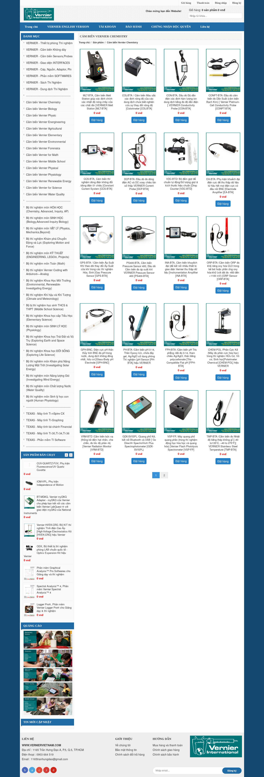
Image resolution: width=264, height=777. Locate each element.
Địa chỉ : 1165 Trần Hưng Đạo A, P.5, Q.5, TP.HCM (53, 750)
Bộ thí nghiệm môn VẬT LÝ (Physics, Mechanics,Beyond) (48, 230)
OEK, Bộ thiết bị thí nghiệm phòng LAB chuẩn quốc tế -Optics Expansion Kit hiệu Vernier (46, 551)
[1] (48, 674)
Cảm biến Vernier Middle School (45, 161)
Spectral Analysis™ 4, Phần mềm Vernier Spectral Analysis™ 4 (52, 589)
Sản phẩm (98, 42)
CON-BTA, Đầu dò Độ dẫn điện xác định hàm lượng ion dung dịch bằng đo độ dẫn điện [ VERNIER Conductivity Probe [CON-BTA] (181, 101)
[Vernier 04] (48, 639)
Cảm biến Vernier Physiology (43, 174)
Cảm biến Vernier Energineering (45, 122)
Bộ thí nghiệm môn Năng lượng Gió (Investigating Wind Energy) (47, 377)
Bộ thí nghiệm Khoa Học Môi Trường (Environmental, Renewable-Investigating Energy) (48, 284)
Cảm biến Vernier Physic (41, 115)
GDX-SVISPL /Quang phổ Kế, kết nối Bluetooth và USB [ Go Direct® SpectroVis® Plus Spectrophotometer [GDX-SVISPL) (139, 443)
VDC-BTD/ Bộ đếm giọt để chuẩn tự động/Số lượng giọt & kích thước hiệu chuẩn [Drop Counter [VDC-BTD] (181, 183)
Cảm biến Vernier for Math (42, 155)
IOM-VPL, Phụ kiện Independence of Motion (50, 483)
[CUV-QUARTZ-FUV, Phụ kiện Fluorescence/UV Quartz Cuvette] (29, 465)
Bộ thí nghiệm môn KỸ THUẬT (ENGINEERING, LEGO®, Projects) (47, 255)
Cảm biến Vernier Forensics (43, 148)
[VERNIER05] (48, 658)
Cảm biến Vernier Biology (41, 109)
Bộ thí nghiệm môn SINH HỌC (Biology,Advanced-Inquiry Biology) (47, 220)
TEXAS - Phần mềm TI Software (46, 440)
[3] (48, 706)
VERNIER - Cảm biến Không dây (46, 49)
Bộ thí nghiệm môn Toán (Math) (45, 263)
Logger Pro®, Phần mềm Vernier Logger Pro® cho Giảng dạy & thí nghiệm (54, 607)
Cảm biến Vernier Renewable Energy (48, 181)
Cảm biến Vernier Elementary (44, 135)
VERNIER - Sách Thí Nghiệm (44, 82)
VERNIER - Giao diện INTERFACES (48, 63)
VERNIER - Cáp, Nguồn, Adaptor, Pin (49, 69)
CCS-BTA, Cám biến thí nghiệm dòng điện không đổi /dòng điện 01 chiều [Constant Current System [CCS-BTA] (97, 183)
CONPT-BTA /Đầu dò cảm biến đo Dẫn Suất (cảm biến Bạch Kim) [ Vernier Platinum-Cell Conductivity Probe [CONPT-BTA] (223, 101)
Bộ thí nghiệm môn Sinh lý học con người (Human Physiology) (47, 398)
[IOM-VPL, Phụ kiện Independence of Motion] (29, 483)
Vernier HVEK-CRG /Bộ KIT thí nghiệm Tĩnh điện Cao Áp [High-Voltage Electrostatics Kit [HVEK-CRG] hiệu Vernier (54, 529)
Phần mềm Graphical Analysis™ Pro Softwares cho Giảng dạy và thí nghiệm (53, 571)
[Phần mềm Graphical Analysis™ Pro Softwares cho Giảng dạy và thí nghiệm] (29, 573)
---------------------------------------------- (48, 95)
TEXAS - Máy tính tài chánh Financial (49, 427)
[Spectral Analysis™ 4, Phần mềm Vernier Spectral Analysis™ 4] (29, 592)
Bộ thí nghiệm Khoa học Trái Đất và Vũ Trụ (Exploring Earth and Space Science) (50, 340)
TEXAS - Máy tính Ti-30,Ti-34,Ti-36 (47, 433)
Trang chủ (84, 42)
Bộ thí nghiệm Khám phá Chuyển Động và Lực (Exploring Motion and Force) (47, 242)
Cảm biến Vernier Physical (42, 168)
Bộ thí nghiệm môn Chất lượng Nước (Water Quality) (48, 388)
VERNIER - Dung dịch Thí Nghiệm (47, 89)
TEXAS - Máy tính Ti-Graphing (44, 420)
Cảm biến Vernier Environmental (46, 141)
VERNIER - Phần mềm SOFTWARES (48, 76)
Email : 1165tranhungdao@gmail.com (45, 759)
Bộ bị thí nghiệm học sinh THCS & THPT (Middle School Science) (47, 307)
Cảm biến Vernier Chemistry (43, 102)
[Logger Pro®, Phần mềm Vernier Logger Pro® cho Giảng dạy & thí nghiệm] (29, 610)
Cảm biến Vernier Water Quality (45, 194)
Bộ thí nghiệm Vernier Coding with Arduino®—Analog (47, 272)
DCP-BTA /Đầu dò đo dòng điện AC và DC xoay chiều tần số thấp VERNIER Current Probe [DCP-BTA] (139, 184)
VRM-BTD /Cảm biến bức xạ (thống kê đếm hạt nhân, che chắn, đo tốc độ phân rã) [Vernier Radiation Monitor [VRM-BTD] (97, 443)
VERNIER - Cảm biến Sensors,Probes (49, 56)
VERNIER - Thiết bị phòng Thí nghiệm (49, 43)
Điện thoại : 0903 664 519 (38, 754)
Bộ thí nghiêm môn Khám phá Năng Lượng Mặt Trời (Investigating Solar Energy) (48, 365)
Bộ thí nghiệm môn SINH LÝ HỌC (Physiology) (46, 328)
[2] (48, 689)
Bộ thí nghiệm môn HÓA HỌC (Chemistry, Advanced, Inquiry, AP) (47, 209)
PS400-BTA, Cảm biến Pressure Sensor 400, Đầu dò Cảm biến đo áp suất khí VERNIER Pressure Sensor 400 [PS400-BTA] (139, 269)
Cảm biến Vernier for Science (44, 188)
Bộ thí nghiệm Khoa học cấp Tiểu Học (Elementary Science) (49, 317)
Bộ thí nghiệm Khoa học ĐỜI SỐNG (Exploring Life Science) (48, 353)
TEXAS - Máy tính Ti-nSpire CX (45, 413)
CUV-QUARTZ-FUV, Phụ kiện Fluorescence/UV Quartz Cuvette (53, 466)
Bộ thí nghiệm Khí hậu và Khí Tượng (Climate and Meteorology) (48, 297)
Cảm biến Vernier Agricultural (44, 128)
